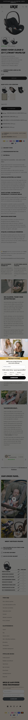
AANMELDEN (14, 377)
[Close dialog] (26, 340)
